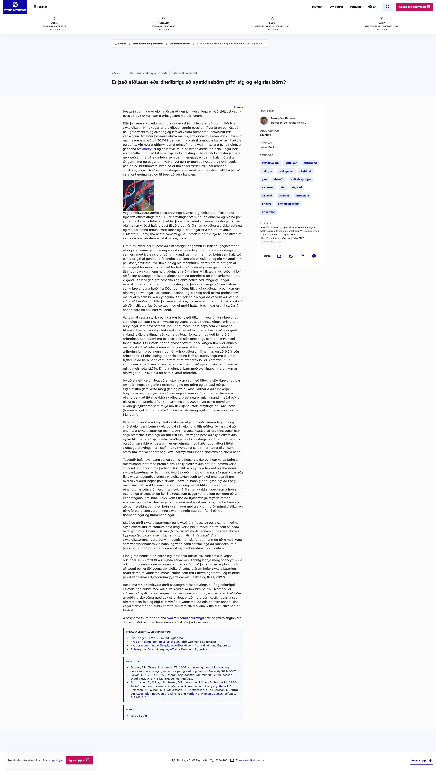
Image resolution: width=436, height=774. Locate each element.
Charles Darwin (157, 531)
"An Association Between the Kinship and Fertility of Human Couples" (176, 694)
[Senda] (279, 256)
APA (272, 241)
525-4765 (221, 760)
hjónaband (310, 163)
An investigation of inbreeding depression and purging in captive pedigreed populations (179, 669)
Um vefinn (336, 7)
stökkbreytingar (301, 179)
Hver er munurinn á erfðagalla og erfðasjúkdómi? (163, 645)
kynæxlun (268, 187)
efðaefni (279, 179)
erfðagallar (286, 171)
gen (172, 140)
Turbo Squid (138, 715)
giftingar (291, 163)
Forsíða (122, 43)
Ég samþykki (77, 760)
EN (374, 7)
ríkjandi (297, 187)
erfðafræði (268, 212)
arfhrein (284, 195)
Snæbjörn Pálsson (283, 118)
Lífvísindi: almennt (180, 43)
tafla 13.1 (225, 686)
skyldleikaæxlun (288, 204)
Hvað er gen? (139, 638)
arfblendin (302, 195)
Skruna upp (418, 760)
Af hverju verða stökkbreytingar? (152, 649)
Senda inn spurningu (413, 7)
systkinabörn (270, 163)
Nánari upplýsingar (52, 760)
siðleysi (267, 171)
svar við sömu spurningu (185, 618)
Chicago (264, 241)
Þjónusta (355, 7)
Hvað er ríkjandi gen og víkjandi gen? (155, 642)
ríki (283, 187)
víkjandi (267, 195)
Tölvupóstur (250, 760)
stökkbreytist (146, 149)
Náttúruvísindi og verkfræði (148, 43)
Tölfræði (317, 7)
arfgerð (266, 204)
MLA (279, 241)
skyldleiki (306, 171)
